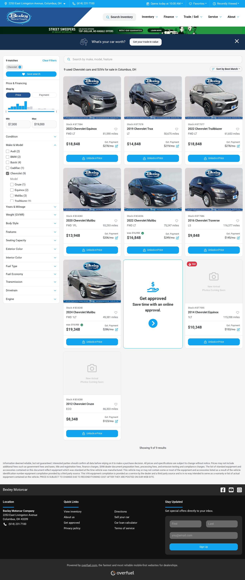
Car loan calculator (125, 522)
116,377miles (231, 225)
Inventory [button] (148, 16)
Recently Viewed (227, 3)
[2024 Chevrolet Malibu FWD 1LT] (92, 281)
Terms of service (124, 528)
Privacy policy (72, 528)
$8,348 (72, 419)
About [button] (231, 16)
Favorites (198, 3)
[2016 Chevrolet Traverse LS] (214, 189)
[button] (36, 3)
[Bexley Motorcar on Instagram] (238, 490)
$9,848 (194, 235)
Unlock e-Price (94, 158)
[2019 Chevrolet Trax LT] (153, 98)
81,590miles (110, 133)
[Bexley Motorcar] (19, 17)
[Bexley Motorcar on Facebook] (221, 490)
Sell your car (121, 517)
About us (69, 517)
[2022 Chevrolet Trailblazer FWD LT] (214, 98)
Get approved (72, 522)
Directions (120, 511)
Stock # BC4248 (74, 307)
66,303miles (110, 409)
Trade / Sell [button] (191, 16)
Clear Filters (49, 60)
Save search (33, 74)
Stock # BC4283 (74, 216)
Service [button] (213, 16)
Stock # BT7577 (196, 124)
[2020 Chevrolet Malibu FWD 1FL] (92, 189)
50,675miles (171, 133)
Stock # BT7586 (196, 216)
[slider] (6, 112)
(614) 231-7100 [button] (85, 3)
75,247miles (171, 225)
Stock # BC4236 (135, 216)
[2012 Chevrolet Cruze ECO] (92, 373)
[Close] (236, 41)
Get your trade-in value (145, 41)
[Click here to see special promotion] (122, 30)
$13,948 (73, 235)
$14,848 (134, 144)
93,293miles (110, 225)
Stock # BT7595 (196, 307)
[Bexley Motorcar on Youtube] (230, 490)
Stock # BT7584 (74, 124)
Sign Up (203, 546)
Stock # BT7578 (135, 124)
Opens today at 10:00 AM (166, 3)
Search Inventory (122, 17)
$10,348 (195, 327)
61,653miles (232, 133)
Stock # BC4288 (74, 399)
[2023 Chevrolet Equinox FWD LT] (92, 98)
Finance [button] (169, 16)
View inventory (72, 511)
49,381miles (110, 317)
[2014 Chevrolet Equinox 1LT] (214, 281)
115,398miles (231, 317)
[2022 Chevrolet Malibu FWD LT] (153, 189)
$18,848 (73, 144)
